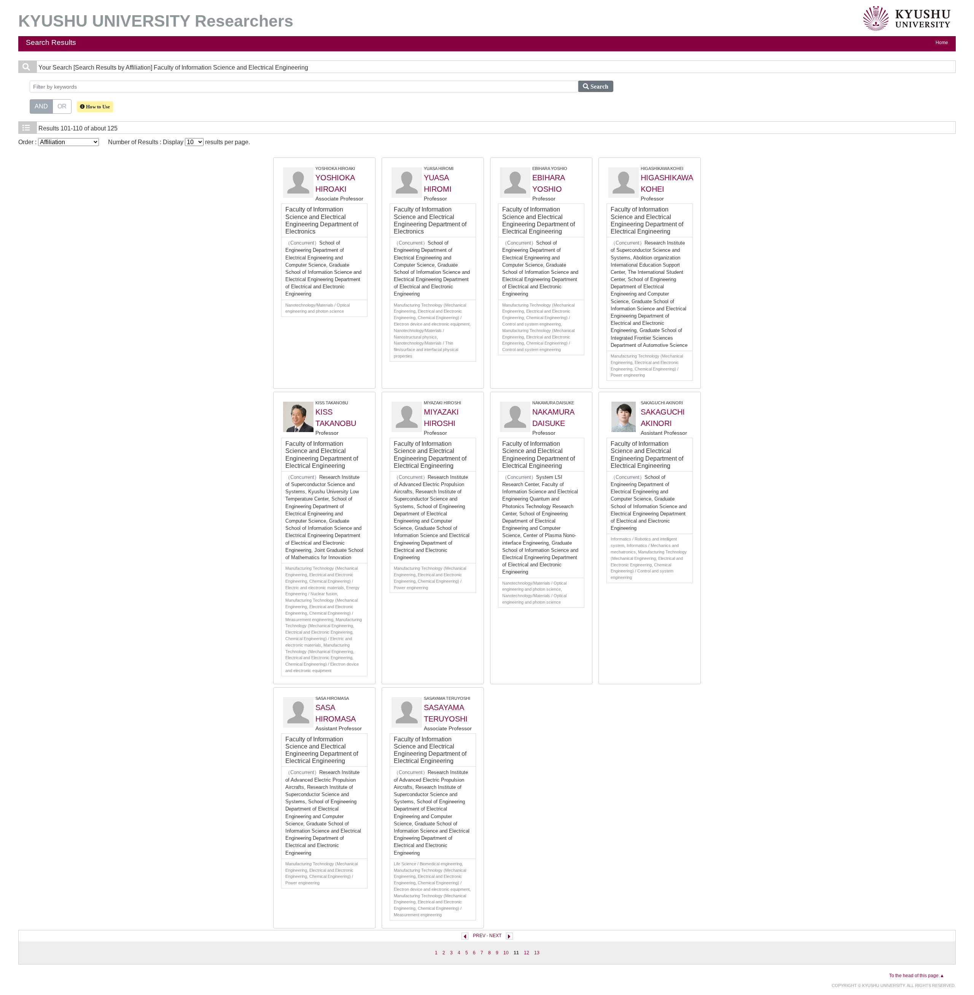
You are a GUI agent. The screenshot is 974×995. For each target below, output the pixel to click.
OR (62, 106)
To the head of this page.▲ (916, 975)
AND (41, 106)
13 (537, 952)
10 (506, 952)
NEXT (495, 935)
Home (942, 42)
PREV (479, 935)
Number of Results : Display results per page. (179, 142)
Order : (28, 142)
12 (526, 952)
